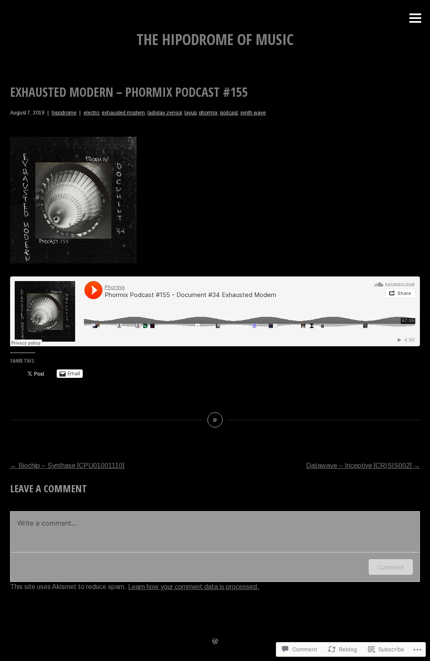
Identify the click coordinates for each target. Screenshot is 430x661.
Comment (391, 567)
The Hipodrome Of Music (215, 39)
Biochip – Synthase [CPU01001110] (67, 465)
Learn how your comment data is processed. (193, 586)
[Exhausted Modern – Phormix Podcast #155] (215, 419)
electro (91, 113)
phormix (208, 113)
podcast (229, 113)
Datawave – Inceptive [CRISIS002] (363, 465)
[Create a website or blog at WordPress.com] (215, 642)
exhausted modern (123, 113)
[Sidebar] (415, 18)
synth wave (253, 113)
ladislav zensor (164, 113)
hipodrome (64, 113)
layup (190, 113)
